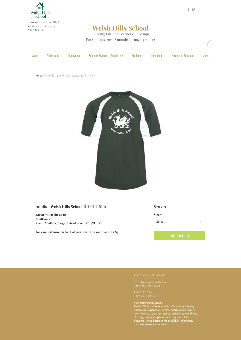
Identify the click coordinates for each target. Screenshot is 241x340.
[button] (209, 43)
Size (158, 215)
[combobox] (179, 221)
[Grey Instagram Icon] (194, 10)
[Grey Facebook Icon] (188, 10)
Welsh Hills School (120, 27)
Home (39, 76)
